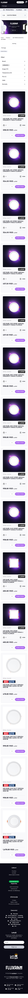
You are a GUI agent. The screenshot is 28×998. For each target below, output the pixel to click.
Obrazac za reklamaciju (14, 890)
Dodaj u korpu (20, 135)
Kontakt (14, 873)
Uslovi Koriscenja (14, 886)
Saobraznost (14, 888)
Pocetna (14, 871)
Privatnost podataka (14, 904)
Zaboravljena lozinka (14, 874)
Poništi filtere (4, 51)
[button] (3, 15)
